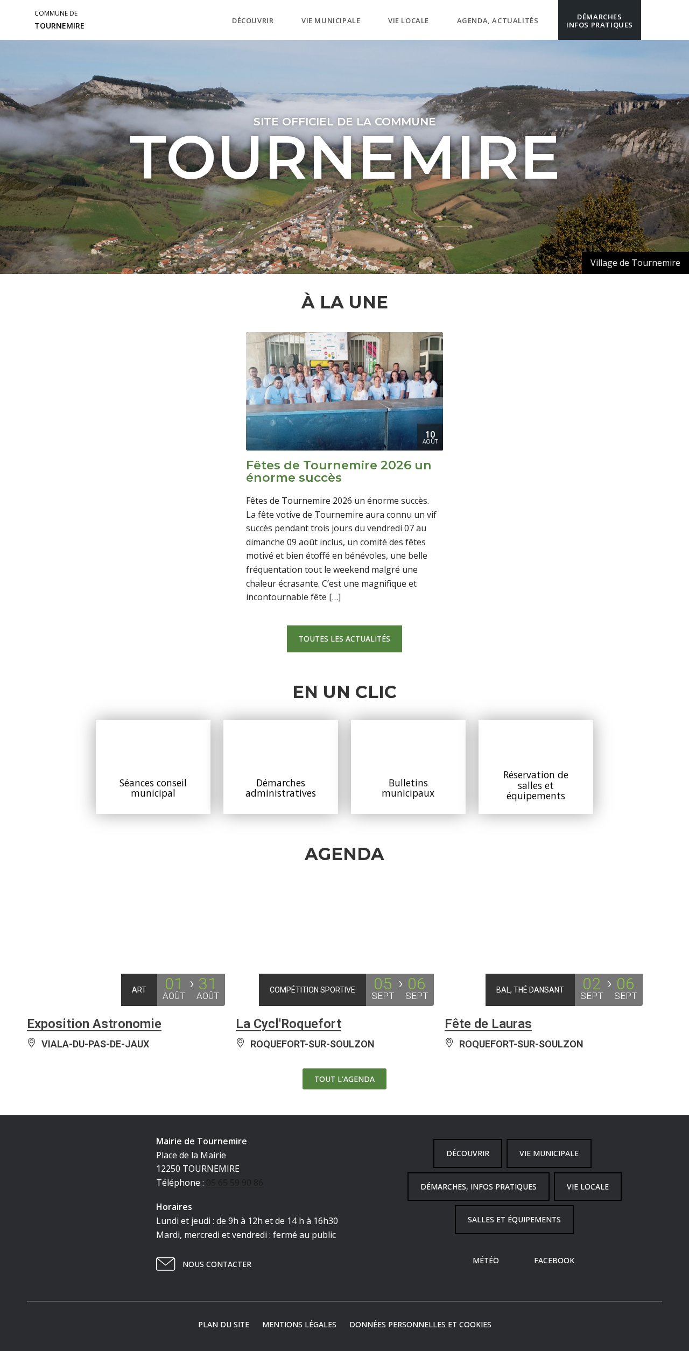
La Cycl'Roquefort (288, 1023)
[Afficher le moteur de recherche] (652, 20)
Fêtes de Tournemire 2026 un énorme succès (339, 471)
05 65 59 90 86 (234, 1182)
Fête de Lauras (488, 1023)
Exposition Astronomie (94, 1023)
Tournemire (59, 20)
